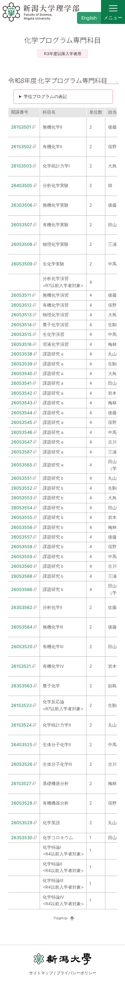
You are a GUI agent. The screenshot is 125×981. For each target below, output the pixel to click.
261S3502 (21, 146)
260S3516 (21, 344)
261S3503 (21, 165)
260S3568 (21, 576)
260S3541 (21, 383)
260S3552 (21, 488)
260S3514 (21, 324)
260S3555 (21, 517)
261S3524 (21, 725)
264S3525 (21, 744)
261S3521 (21, 666)
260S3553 (21, 497)
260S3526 (21, 764)
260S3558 (21, 546)
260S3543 (21, 402)
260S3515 (21, 334)
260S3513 (21, 314)
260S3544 (21, 412)
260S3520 (21, 646)
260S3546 (21, 432)
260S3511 (21, 295)
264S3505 (21, 185)
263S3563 (21, 685)
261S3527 (21, 783)
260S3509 (21, 263)
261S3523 (21, 705)
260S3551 (21, 478)
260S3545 (21, 422)
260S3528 (21, 803)
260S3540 (21, 373)
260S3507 (21, 224)
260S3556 (21, 527)
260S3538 (21, 353)
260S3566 (21, 589)
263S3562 (21, 607)
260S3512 (21, 305)
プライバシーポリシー (76, 972)
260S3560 (21, 566)
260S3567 (21, 451)
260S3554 (21, 507)
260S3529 (21, 822)
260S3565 (21, 464)
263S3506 (21, 205)
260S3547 (21, 442)
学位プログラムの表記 (45, 96)
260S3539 (21, 363)
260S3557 (21, 537)
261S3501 (21, 127)
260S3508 (21, 244)
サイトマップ (41, 972)
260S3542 (21, 393)
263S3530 (21, 837)
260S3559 (21, 556)
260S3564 (21, 627)
